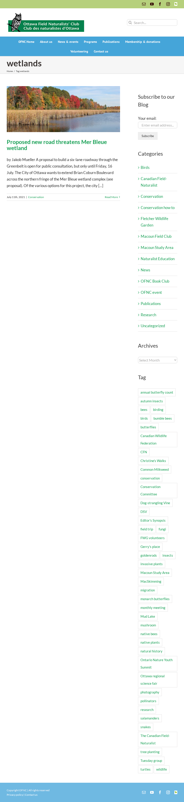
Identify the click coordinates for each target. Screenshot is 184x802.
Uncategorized (153, 325)
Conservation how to (158, 207)
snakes (145, 727)
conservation (150, 478)
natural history (151, 651)
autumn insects (151, 401)
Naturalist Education (158, 258)
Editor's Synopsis (153, 520)
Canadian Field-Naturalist (154, 181)
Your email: (147, 118)
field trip (146, 529)
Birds (145, 167)
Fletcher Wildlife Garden (154, 221)
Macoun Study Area (157, 247)
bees (143, 410)
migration (147, 590)
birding (158, 410)
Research (148, 314)
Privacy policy (15, 794)
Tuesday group (151, 760)
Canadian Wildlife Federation (153, 439)
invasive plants (151, 564)
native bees (149, 634)
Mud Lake (147, 616)
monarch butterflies (155, 599)
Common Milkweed (154, 469)
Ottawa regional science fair (152, 679)
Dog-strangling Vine (155, 503)
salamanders (149, 718)
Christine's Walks (153, 461)
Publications (151, 303)
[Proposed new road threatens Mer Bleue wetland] (63, 109)
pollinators (148, 701)
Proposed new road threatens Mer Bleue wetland (57, 144)
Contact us (31, 794)
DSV (143, 512)
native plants (150, 642)
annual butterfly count (156, 392)
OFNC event (151, 292)
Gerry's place (150, 547)
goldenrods (148, 555)
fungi (162, 529)
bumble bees (162, 418)
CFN (143, 452)
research (146, 710)
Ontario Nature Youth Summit (156, 663)
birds (144, 418)
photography (149, 692)
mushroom (148, 625)
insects (167, 555)
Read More (111, 197)
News (145, 270)
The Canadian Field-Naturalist (155, 739)
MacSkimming (150, 581)
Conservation (36, 197)
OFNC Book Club (155, 281)
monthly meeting (152, 608)
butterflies (148, 427)
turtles (145, 769)
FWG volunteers (152, 538)
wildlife (161, 769)
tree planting (150, 752)
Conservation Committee (150, 490)
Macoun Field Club (156, 236)
